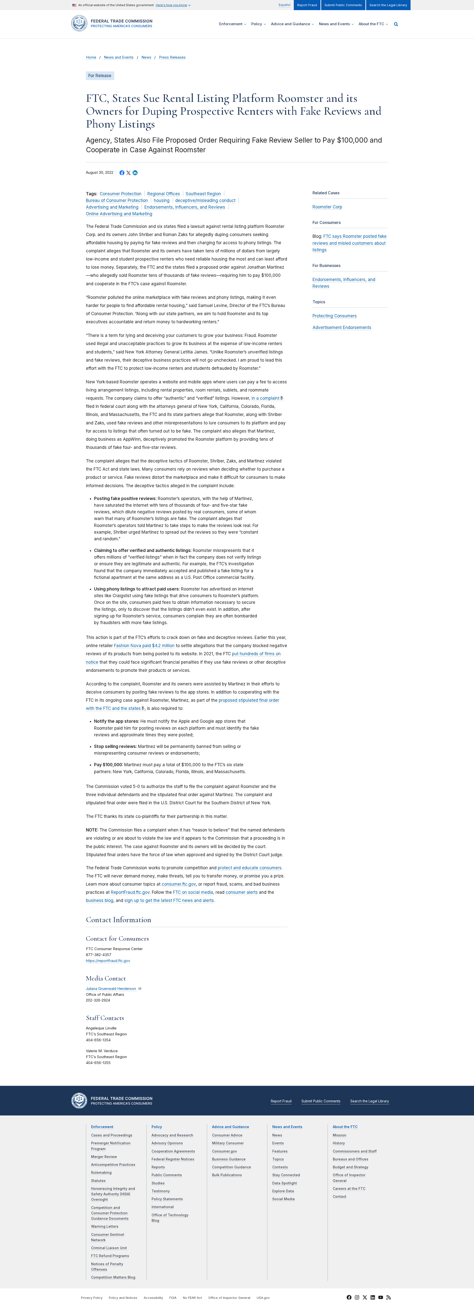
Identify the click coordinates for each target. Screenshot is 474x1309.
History (339, 1143)
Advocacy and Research (172, 1135)
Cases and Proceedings (111, 1135)
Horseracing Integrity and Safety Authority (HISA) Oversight (113, 1194)
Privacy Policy (91, 1298)
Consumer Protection (120, 193)
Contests (280, 1167)
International (163, 1207)
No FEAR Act (192, 1298)
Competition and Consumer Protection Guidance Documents (110, 1213)
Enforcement (102, 1127)
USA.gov (263, 1298)
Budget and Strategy (350, 1167)
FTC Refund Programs (110, 1256)
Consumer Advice (227, 1135)
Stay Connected (286, 1175)
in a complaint (265, 398)
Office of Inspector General (229, 1298)
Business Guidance (229, 1159)
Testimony (161, 1191)
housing (162, 200)
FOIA (173, 1298)
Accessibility (153, 1298)
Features (280, 1151)
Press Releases (172, 57)
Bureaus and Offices (350, 1159)
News (146, 57)
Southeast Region (203, 193)
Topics (278, 1159)
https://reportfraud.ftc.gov (108, 961)
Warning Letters (104, 1226)
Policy (157, 1127)
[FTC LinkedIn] (372, 1298)
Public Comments (167, 1175)
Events (278, 1143)
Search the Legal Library (388, 5)
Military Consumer (228, 1143)
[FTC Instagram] (357, 1298)
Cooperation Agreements (173, 1151)
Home (91, 57)
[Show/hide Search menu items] (396, 24)
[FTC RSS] (388, 1298)
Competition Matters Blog (113, 1277)
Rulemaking (101, 1173)
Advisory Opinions (167, 1143)
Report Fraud (307, 5)
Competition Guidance (231, 1167)
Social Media (283, 1199)
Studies (158, 1183)
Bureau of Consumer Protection (117, 200)
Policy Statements (167, 1199)
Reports (158, 1167)
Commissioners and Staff (355, 1151)
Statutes (98, 1181)
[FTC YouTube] (380, 1298)
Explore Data (283, 1191)
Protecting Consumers (335, 315)
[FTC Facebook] (349, 1298)
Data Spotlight (284, 1183)
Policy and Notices (123, 1298)
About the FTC (345, 1127)
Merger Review (104, 1157)
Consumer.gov (224, 1151)
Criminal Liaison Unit (109, 1248)
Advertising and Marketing (112, 207)
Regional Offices (163, 193)
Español (284, 5)
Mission (339, 1135)
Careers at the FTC (349, 1189)
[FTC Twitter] (364, 1297)
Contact (339, 1197)
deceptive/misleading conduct (205, 200)
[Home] (113, 28)
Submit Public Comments (343, 5)
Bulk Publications (227, 1175)
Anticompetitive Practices (113, 1165)
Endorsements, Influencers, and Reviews (184, 207)
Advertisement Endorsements (342, 327)
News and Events (119, 57)
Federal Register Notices (173, 1159)
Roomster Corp (327, 206)
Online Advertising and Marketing (119, 213)
